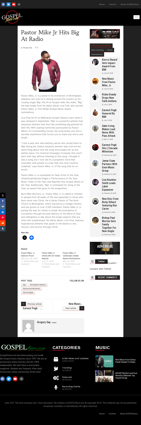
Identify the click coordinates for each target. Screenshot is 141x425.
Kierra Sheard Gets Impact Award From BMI (109, 64)
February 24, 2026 (110, 155)
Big (24, 285)
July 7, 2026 (108, 104)
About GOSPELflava (129, 4)
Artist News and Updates (101, 46)
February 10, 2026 (110, 193)
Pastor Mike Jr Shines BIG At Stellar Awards (51, 256)
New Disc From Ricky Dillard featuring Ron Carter (110, 203)
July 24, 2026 (108, 73)
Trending (67, 367)
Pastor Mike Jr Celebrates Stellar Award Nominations (71, 256)
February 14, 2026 (110, 174)
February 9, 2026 (109, 212)
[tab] (101, 45)
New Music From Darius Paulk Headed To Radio (125, 361)
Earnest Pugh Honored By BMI (109, 113)
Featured (67, 377)
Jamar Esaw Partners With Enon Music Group (109, 165)
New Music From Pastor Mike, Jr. (109, 82)
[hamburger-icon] (136, 17)
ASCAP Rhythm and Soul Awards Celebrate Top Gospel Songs (126, 375)
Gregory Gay (27, 48)
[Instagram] (19, 4)
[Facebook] (3, 4)
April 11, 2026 (108, 139)
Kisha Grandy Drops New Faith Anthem (109, 98)
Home (102, 4)
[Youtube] (14, 4)
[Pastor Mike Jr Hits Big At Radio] (28, 326)
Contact (112, 4)
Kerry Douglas (28, 292)
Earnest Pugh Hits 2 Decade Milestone (110, 148)
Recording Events (71, 386)
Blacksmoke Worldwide (31, 288)
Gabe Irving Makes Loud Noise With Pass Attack (108, 130)
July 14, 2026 (108, 89)
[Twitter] (8, 4)
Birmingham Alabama (38, 285)
